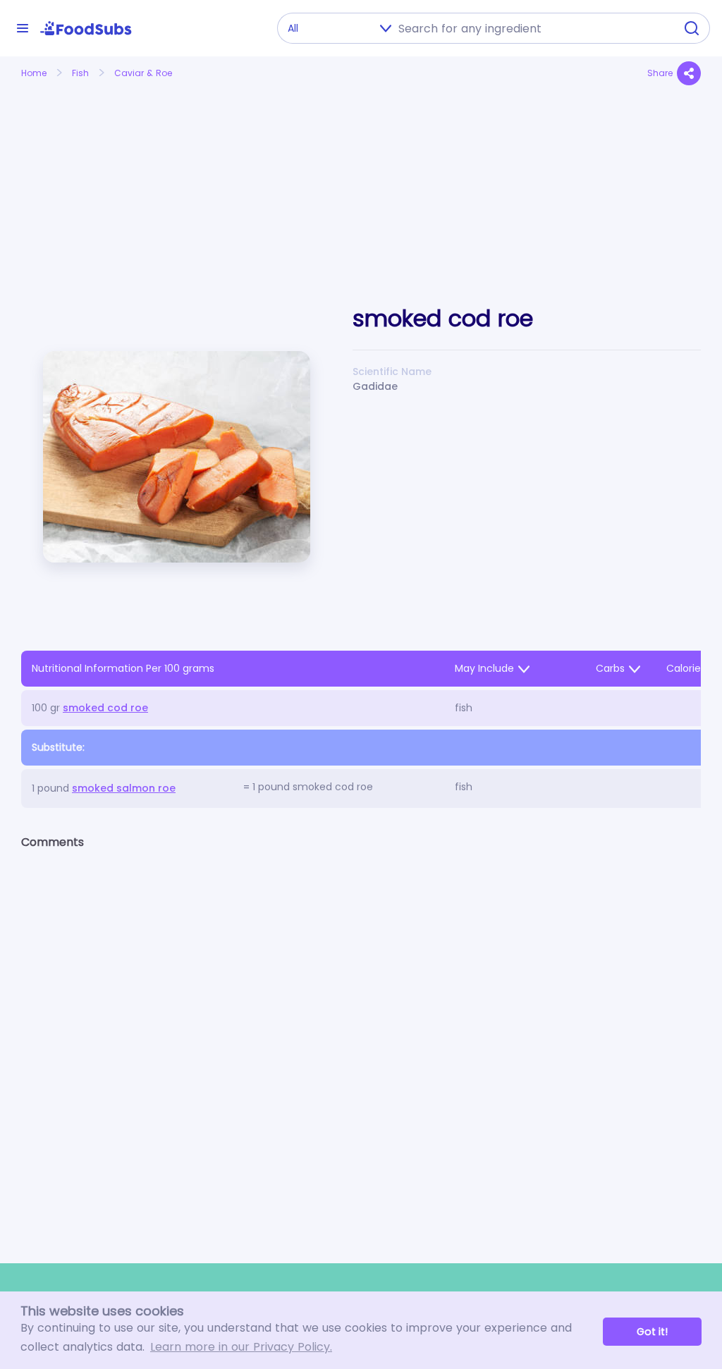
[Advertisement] (127, 178)
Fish (80, 73)
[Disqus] (361, 1044)
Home (34, 73)
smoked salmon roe (124, 788)
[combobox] (532, 28)
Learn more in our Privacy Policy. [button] (241, 1347)
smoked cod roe (105, 708)
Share (660, 73)
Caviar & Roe (143, 73)
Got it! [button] (652, 1332)
